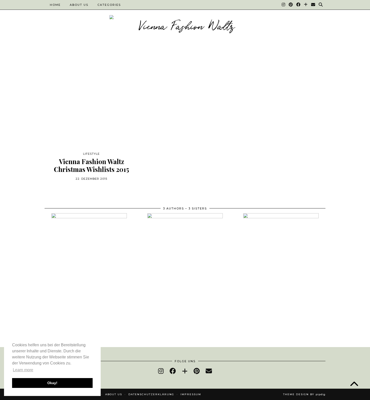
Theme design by (304, 394)
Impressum (190, 394)
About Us (79, 5)
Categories (109, 5)
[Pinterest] (291, 5)
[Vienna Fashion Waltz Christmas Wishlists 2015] (91, 103)
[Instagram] (284, 5)
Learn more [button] (23, 370)
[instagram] (161, 371)
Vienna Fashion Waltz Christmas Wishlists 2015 (91, 165)
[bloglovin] (185, 371)
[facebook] (173, 371)
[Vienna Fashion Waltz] (185, 27)
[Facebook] (298, 5)
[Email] (313, 5)
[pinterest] (197, 371)
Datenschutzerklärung (151, 394)
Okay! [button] (52, 383)
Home (55, 5)
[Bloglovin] (306, 5)
